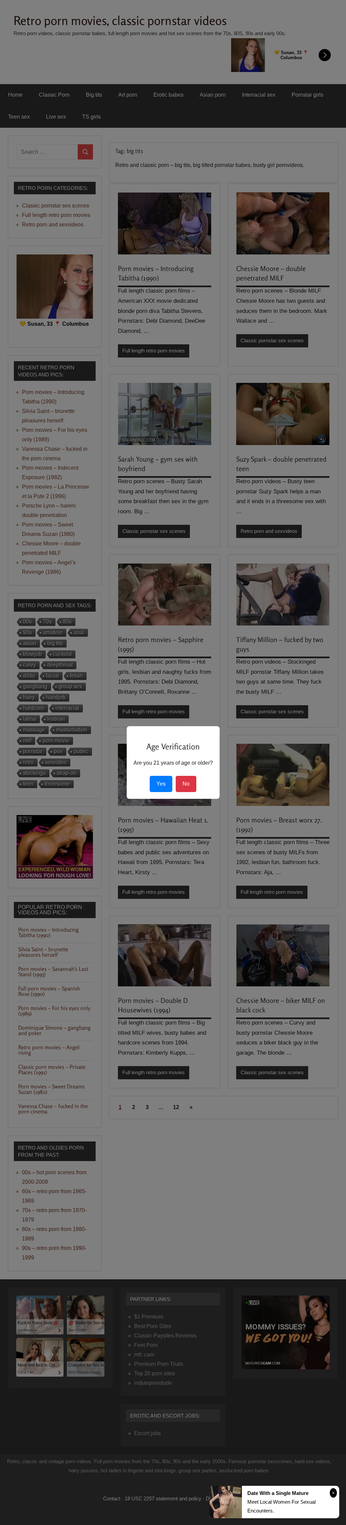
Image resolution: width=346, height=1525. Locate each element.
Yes (161, 784)
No (186, 784)
